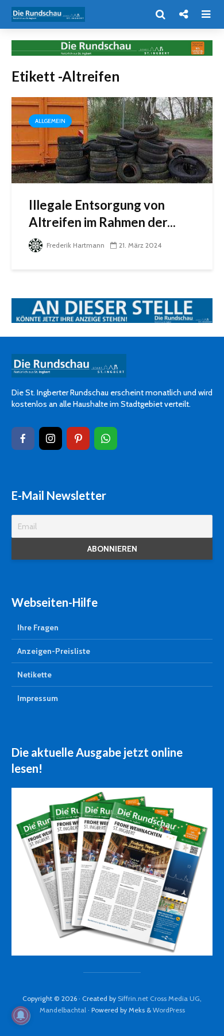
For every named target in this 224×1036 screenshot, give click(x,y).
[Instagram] (50, 438)
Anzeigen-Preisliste (53, 651)
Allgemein (50, 121)
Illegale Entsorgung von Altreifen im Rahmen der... (102, 213)
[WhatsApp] (105, 438)
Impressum (37, 698)
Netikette (34, 674)
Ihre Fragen (38, 627)
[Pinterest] (78, 438)
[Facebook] (22, 438)
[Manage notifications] (20, 1015)
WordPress (169, 1010)
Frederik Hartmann (75, 245)
